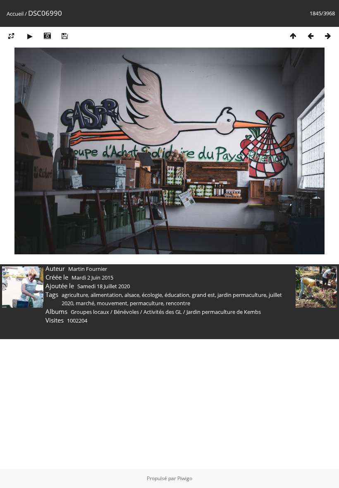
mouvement (112, 303)
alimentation (106, 295)
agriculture (75, 295)
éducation (177, 295)
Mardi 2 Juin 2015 (92, 277)
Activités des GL (162, 312)
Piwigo (184, 478)
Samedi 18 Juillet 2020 (103, 286)
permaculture (146, 303)
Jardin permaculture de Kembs (223, 312)
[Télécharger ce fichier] (64, 36)
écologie (152, 295)
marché (85, 303)
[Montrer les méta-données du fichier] (47, 36)
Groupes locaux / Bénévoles (105, 312)
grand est (203, 295)
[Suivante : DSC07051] (328, 36)
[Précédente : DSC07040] (310, 36)
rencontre (178, 303)
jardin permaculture (241, 295)
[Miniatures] (293, 36)
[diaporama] (29, 36)
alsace (131, 295)
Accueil (15, 13)
